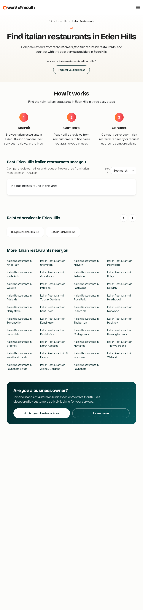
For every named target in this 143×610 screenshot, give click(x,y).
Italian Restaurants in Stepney (19, 343)
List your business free (43, 413)
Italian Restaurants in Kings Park (19, 262)
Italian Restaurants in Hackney (119, 320)
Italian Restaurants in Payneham (86, 366)
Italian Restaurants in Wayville (19, 285)
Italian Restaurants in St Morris (54, 355)
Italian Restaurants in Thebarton (86, 320)
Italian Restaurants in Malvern (86, 262)
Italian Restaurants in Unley (119, 274)
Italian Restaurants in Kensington (52, 320)
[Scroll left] (123, 218)
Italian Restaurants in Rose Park (86, 297)
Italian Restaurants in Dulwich (119, 285)
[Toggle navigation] (138, 7)
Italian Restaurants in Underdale (19, 332)
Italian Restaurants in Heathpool (119, 297)
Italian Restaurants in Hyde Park (19, 274)
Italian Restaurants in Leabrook (86, 309)
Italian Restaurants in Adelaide (19, 297)
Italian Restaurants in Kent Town (52, 309)
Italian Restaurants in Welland (119, 355)
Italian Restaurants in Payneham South (19, 366)
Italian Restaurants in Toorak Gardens (52, 297)
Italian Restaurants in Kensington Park (119, 332)
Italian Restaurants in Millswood (119, 262)
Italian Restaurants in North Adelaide (52, 343)
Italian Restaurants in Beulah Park (52, 332)
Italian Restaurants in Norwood (119, 309)
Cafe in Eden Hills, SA (62, 231)
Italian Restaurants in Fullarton (86, 274)
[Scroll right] (132, 218)
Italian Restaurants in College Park (86, 332)
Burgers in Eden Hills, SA (25, 231)
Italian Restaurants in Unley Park (52, 262)
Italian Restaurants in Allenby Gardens (52, 366)
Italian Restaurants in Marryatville (19, 309)
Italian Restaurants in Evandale (86, 355)
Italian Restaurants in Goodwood (52, 274)
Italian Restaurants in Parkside (52, 285)
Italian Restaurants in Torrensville (19, 320)
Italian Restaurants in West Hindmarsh (19, 355)
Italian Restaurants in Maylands (86, 343)
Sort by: (107, 170)
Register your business (71, 69)
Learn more (101, 413)
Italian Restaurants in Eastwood (86, 285)
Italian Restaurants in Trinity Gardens (119, 343)
